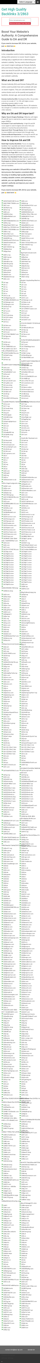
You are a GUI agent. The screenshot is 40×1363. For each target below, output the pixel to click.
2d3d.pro (24, 885)
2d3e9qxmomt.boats (28, 1014)
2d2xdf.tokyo (7, 736)
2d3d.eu (23, 872)
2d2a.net (24, 601)
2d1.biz (23, 282)
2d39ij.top (24, 837)
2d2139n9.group (8, 495)
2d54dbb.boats (8, 1288)
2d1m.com (24, 421)
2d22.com (24, 495)
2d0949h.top (25, 218)
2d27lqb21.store (26, 573)
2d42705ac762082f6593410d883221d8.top (15, 1098)
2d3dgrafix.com (26, 944)
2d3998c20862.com (9, 834)
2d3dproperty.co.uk (9, 975)
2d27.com (6, 547)
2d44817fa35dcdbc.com (11, 1111)
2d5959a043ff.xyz (27, 1310)
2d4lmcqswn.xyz (26, 1205)
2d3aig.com (25, 839)
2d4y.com (24, 1240)
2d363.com (24, 814)
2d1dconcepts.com (27, 389)
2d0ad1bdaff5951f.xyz (10, 225)
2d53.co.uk (6, 1282)
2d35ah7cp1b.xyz (8, 807)
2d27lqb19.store (26, 571)
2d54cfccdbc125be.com (29, 1286)
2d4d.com (6, 1171)
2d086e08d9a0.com (9, 216)
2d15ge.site (7, 336)
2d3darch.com (25, 916)
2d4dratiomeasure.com (28, 1175)
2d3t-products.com (9, 1060)
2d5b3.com (6, 1327)
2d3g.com (6, 1021)
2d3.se (23, 760)
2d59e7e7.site (25, 1312)
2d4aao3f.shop (26, 1152)
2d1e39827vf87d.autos (10, 398)
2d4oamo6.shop (26, 1212)
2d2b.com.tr (25, 608)
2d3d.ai (23, 864)
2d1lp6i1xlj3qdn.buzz (9, 421)
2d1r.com (24, 434)
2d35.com (6, 805)
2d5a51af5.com (8, 1321)
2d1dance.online (26, 387)
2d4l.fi (5, 1205)
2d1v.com (24, 442)
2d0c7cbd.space (26, 234)
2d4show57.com (8, 1225)
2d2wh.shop (25, 730)
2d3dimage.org (8, 953)
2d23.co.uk (24, 499)
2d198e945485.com (27, 357)
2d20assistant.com (27, 480)
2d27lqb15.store (26, 567)
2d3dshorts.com (26, 986)
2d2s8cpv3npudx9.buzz (10, 712)
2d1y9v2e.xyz (7, 449)
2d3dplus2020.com (9, 970)
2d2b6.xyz (24, 612)
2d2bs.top (6, 616)
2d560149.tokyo (26, 1295)
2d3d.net (6, 881)
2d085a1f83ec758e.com (29, 214)
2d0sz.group (7, 270)
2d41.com (24, 1093)
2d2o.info (24, 684)
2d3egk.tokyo (7, 1018)
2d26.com (6, 545)
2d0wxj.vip (24, 272)
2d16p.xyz (6, 344)
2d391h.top (24, 832)
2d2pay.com (7, 690)
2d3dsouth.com (26, 988)
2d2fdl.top (6, 656)
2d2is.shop (24, 666)
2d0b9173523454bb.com (11, 229)
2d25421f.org (25, 543)
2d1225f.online (8, 317)
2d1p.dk (5, 430)
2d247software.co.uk (28, 530)
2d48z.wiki (6, 1143)
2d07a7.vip (6, 210)
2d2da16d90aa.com (27, 636)
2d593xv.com (7, 1310)
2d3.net (23, 758)
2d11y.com (6, 311)
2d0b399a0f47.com (27, 227)
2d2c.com (24, 616)
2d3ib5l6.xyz (7, 1031)
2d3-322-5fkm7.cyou (28, 747)
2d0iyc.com (25, 255)
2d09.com (6, 218)
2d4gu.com (24, 1193)
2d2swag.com (25, 714)
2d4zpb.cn (6, 1258)
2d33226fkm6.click (9, 792)
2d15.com (6, 332)
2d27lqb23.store (26, 576)
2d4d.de (23, 1171)
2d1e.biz (6, 396)
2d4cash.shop (7, 1165)
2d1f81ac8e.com (26, 406)
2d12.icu (6, 313)
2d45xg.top (6, 1126)
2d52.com (24, 1275)
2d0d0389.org (7, 238)
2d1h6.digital (7, 415)
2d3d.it (23, 877)
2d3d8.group (25, 909)
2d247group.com (8, 521)
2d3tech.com (7, 1064)
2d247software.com (9, 532)
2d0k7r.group (7, 257)
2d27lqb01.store (26, 551)
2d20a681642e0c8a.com (29, 477)
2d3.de (23, 756)
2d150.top (24, 332)
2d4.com (6, 1084)
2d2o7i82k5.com (26, 686)
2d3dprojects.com (27, 973)
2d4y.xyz (6, 1247)
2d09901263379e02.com (29, 221)
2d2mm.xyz (25, 677)
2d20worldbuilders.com (28, 490)
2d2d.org (6, 629)
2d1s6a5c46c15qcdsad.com (28, 438)
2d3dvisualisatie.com (28, 1001)
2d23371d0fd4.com (27, 501)
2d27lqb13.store (26, 565)
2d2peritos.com (8, 693)
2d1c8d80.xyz (25, 378)
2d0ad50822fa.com (27, 225)
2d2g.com (24, 656)
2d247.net (6, 514)
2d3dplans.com (26, 968)
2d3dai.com (7, 912)
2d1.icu (5, 289)
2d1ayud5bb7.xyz (26, 365)
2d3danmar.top (8, 916)
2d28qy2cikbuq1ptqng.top (28, 592)
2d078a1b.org (7, 208)
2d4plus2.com (7, 1216)
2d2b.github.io (7, 610)
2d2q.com (6, 699)
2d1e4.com (24, 398)
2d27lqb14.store (8, 567)
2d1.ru (5, 293)
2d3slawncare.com (27, 1056)
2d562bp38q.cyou (8, 1297)
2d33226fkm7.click (9, 799)
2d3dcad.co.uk (25, 927)
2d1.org (23, 291)
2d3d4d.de (24, 901)
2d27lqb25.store (26, 578)
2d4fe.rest (24, 1184)
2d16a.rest (24, 342)
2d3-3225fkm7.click (9, 752)
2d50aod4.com (26, 1266)
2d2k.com (6, 669)
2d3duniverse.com (27, 999)
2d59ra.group (25, 1314)
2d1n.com (24, 424)
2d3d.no (5, 883)
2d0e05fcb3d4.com (9, 242)
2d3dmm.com (7, 960)
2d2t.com (6, 717)
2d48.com (6, 1141)
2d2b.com (6, 608)
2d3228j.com (25, 777)
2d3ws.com (7, 1073)
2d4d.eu (5, 1173)
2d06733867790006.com (11, 203)
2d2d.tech (24, 631)
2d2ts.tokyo (7, 719)
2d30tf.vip (24, 765)
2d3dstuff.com (26, 992)
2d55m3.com (25, 1293)
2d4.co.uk (24, 1082)
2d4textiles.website (9, 1231)
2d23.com (6, 501)
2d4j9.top (24, 1197)
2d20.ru (5, 477)
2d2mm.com (7, 677)
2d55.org (24, 1290)
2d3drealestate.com (27, 979)
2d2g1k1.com (25, 658)
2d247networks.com (9, 525)
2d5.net (23, 1262)
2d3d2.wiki (6, 896)
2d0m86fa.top (7, 261)
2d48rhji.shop (25, 1141)
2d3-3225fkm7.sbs (9, 754)
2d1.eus (23, 287)
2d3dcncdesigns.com (28, 933)
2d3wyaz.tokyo (26, 1073)
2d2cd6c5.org (25, 621)
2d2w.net (24, 725)
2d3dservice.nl (7, 983)
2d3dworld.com (8, 1005)
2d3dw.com (7, 1003)
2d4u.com (6, 1234)
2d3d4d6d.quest (8, 905)
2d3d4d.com (7, 901)
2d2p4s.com (25, 688)
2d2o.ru (5, 686)
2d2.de (23, 460)
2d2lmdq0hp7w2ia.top (10, 673)
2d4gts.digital (7, 1193)
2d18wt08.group (26, 355)
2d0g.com (24, 247)
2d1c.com (24, 374)
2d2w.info (6, 725)
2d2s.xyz (6, 710)
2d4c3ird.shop (7, 1161)
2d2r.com (24, 701)
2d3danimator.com (27, 914)
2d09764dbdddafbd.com (11, 221)
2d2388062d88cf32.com (11, 503)
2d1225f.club (25, 315)
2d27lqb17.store (26, 569)
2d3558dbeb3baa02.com (29, 805)
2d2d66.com (25, 634)
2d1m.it (5, 424)
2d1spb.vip (24, 440)
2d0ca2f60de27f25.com (11, 236)
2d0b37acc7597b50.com (11, 227)
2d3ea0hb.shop (8, 1016)
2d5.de (23, 1260)
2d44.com (24, 1109)
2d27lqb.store (7, 551)
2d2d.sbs (6, 631)
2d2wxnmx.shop (8, 734)
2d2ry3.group (7, 706)
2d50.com (6, 1266)
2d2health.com (26, 662)
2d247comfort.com (9, 517)
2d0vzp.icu (24, 270)
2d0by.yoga (24, 232)
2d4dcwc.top (7, 1175)
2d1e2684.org (25, 396)
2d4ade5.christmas (9, 1154)
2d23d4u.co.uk (7, 508)
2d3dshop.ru (7, 986)
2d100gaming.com (9, 298)
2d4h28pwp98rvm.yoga (10, 1195)
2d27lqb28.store (8, 582)
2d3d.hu (23, 874)
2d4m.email (25, 1207)
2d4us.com (6, 1238)
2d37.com (24, 823)
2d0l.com (6, 259)
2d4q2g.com (7, 1221)
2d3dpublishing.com (27, 977)
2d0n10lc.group (8, 264)
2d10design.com (8, 302)
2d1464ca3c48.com (27, 328)
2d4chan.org (25, 1167)
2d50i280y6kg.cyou (27, 1269)
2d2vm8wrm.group (9, 723)
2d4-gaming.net (26, 1079)
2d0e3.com (6, 245)
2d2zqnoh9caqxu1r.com (29, 743)
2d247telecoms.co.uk (28, 532)
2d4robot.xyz (7, 1223)
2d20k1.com (7, 486)
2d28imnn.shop (8, 591)
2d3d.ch (5, 868)
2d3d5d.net (6, 909)
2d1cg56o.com (8, 383)
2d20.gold (6, 473)
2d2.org (5, 464)
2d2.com (6, 458)
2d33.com (6, 786)
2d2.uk (5, 469)
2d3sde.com (25, 1051)
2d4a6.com (6, 1152)
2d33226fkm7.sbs (27, 801)
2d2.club (24, 455)
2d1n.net (6, 426)
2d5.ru (23, 1264)
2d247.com (24, 512)
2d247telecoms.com (10, 534)
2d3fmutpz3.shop (27, 1018)
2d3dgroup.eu (25, 946)
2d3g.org (24, 1023)
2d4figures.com (26, 1186)
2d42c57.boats (26, 1101)
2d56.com (6, 1295)
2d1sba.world (7, 440)
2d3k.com (6, 1036)
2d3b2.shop (25, 842)
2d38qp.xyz (6, 829)
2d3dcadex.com (8, 931)
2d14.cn (23, 325)
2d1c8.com (6, 378)
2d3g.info (24, 1021)
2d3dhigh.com (7, 949)
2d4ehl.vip (6, 1182)
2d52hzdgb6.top (26, 1279)
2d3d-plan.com (8, 859)
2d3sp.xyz (24, 1058)
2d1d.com (24, 385)
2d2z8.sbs (6, 743)
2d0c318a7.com (8, 234)
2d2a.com (6, 599)
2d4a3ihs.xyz (25, 1150)
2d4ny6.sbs (6, 1212)
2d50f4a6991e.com (9, 1269)
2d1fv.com (6, 410)
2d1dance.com (8, 387)
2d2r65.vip (24, 704)
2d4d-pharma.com (27, 1169)
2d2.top (23, 466)
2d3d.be (5, 866)
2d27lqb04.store (8, 556)
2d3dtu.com (25, 997)
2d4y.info (6, 1242)
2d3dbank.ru (7, 925)
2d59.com (6, 1308)
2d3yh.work (24, 1077)
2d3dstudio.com (26, 990)
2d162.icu (6, 338)
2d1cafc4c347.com (9, 381)
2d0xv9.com (25, 274)
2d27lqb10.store (8, 562)
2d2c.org (6, 618)
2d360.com (6, 814)
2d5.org (5, 1264)
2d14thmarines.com (9, 330)
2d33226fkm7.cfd (27, 797)
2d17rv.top (24, 349)
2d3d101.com (25, 894)
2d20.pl (23, 475)
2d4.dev (5, 1086)
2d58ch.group (7, 1306)
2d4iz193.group (8, 1197)
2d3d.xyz (6, 894)
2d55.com (6, 1290)
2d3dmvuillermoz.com (28, 962)
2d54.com (24, 1284)
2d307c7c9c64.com (9, 765)
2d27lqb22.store (8, 576)
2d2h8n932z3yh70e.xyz (10, 662)
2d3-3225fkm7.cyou (27, 752)
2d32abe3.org (25, 779)
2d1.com (24, 285)
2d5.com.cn (7, 1260)
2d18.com (24, 351)
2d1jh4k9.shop (7, 417)
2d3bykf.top (25, 850)
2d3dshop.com (26, 983)
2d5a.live (6, 1319)
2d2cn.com (6, 625)
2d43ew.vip (6, 1109)
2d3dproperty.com (27, 975)
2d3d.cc (23, 866)
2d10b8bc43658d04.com (11, 300)
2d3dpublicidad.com (9, 977)
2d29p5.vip (24, 594)
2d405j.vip (24, 1090)
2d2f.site (6, 651)
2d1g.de (23, 410)
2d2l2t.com (24, 671)
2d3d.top (6, 892)
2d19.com (6, 357)
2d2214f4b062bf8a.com (11, 497)
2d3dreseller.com (8, 981)
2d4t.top (6, 1229)
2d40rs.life (6, 1093)
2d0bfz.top (6, 232)
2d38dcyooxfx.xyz (9, 827)
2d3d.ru (5, 887)
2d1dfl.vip (6, 394)
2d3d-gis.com (25, 857)
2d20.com (6, 471)
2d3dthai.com (25, 994)
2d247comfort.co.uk (27, 514)
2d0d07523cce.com (27, 238)
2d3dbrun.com (7, 927)
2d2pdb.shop (25, 690)
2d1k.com (6, 419)
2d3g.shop (6, 1025)
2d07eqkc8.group (26, 210)
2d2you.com (25, 741)
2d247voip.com (8, 536)
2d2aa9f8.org (25, 603)
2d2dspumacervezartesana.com (12, 644)
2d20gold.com (25, 484)
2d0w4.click (7, 272)
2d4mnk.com (7, 1210)
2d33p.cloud (7, 803)
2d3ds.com (24, 981)
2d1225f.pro (25, 317)
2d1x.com (24, 445)
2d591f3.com (25, 1308)
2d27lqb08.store (8, 560)
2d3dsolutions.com (9, 988)
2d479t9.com (7, 1137)
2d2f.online (24, 649)
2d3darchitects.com (9, 918)
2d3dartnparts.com (9, 920)
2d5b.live (6, 1325)
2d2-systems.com (9, 453)
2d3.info (6, 758)
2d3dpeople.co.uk (26, 964)
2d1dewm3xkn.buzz (27, 392)
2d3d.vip (23, 892)
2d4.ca (5, 1082)
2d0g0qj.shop (7, 249)
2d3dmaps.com (26, 957)
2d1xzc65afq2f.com (9, 447)
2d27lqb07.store (26, 558)
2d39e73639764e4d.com (11, 837)
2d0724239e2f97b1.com (29, 205)
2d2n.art (24, 679)
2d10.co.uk (6, 296)
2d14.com (6, 328)
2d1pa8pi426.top (8, 432)
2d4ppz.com (25, 1216)
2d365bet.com (8, 816)
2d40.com (6, 1090)
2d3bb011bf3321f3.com (29, 846)
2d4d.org (24, 1173)
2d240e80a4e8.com (9, 512)
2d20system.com (26, 488)
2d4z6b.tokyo (7, 1253)
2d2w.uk (23, 727)
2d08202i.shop (8, 214)
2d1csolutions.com (27, 383)
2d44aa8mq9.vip (26, 1111)
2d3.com (6, 756)
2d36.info (6, 812)
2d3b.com (6, 842)
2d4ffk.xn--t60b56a (9, 1186)
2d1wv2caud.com (8, 445)
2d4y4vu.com (25, 1247)
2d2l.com (6, 671)
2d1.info (24, 289)
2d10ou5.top (7, 306)
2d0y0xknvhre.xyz (8, 277)
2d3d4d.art (6, 898)
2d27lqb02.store (8, 554)
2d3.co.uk (24, 754)
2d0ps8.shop (25, 266)
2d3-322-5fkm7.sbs (9, 749)
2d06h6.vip (24, 203)
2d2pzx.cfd (24, 697)
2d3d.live (24, 879)
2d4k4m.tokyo (25, 1199)
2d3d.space (7, 890)
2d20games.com (26, 482)
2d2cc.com (6, 621)
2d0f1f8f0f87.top (27, 245)
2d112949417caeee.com (29, 309)
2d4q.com (6, 1218)
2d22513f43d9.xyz (27, 497)
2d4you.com (7, 1251)
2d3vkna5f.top (25, 1066)
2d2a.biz (24, 597)
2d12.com (24, 311)
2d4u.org (6, 1236)
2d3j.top (5, 1034)
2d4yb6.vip (24, 1249)
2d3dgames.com (8, 944)
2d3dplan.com (7, 968)
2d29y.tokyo (7, 597)
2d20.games (25, 471)
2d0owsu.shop (8, 266)
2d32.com (6, 777)
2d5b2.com (24, 1325)
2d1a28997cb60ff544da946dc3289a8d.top (15, 365)
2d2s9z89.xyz (25, 712)
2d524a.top (24, 1277)
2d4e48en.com (8, 1178)
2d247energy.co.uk (27, 517)
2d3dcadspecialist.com (28, 931)
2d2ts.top (24, 719)
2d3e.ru (5, 1008)
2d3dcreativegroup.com (10, 938)
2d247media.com (8, 523)
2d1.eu (5, 287)
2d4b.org (6, 1159)
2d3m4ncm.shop (8, 1040)
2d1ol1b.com (25, 428)
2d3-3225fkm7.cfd (27, 749)
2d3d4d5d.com (26, 903)
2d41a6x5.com (8, 1095)
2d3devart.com (8, 942)
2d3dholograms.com (27, 949)
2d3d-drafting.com (9, 857)
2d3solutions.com (9, 1058)
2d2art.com (7, 605)
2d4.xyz (23, 1088)
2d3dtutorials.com (9, 999)
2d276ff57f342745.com (11, 549)
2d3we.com (25, 1069)
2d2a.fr (23, 599)
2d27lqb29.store (26, 582)
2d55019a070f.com (9, 1293)
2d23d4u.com (25, 508)
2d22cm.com (7, 499)
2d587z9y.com (25, 1303)
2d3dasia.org (25, 920)
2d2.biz (23, 453)
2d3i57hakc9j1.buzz (27, 1029)
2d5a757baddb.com (27, 1321)
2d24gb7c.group (26, 538)
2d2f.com (6, 649)
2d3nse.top (6, 1045)
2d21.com (24, 493)
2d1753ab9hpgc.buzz (28, 346)
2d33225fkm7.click (9, 788)
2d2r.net (5, 704)
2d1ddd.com (7, 392)
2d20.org (6, 475)
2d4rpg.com (25, 1223)
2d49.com (24, 1143)
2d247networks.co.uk (28, 523)
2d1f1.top (6, 406)
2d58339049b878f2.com (29, 1301)
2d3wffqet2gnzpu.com (10, 1071)
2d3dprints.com (8, 973)
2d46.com (24, 1126)
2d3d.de (5, 872)
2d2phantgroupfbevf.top (29, 693)
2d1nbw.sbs (25, 426)
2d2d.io (23, 627)
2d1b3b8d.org (7, 370)
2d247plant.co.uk (26, 525)
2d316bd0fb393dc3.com (11, 770)
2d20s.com (6, 488)
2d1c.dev (6, 376)
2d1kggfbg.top (26, 419)
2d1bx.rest (6, 374)
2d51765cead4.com (9, 1273)
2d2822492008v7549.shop (10, 588)
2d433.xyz (24, 1105)
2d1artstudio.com (27, 363)
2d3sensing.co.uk (8, 1053)
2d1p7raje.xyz (25, 430)
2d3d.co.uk (24, 868)
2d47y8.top (24, 1139)
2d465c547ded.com (27, 1128)
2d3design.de (25, 940)
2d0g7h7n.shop (26, 249)
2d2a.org (6, 603)
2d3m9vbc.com (26, 1040)
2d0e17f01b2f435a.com (29, 242)
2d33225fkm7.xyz (9, 790)
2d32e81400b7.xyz (27, 784)
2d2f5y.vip (24, 651)
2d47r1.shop (25, 1137)
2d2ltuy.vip (24, 673)
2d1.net (5, 291)
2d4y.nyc (6, 1245)
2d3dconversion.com (28, 935)
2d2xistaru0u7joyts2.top (29, 736)
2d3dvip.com (7, 1001)
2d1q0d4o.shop (8, 434)
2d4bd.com (24, 1159)
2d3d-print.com (8, 861)
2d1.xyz (23, 293)
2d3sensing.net (8, 1056)
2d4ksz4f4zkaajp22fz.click (28, 1203)
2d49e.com (24, 1146)
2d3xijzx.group (25, 1075)
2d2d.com (6, 627)
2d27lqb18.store (8, 571)
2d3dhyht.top (7, 951)
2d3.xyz (5, 762)
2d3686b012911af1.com (11, 821)
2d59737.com (7, 1312)
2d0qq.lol (6, 268)
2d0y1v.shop (25, 277)
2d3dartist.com (26, 918)
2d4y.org (24, 1245)
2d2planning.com (8, 695)
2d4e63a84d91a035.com (11, 1180)
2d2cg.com (6, 623)
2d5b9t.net (24, 1327)
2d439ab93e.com (8, 1107)
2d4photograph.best (27, 1214)
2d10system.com (26, 306)
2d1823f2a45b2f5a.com (11, 353)
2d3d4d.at (24, 898)
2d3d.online (24, 883)
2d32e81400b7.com (9, 784)
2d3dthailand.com (9, 997)
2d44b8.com (7, 1114)
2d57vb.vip (24, 1299)
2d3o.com (24, 1045)
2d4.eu (23, 1086)
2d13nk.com (7, 325)
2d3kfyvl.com (25, 1036)
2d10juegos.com (8, 304)
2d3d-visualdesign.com (10, 864)
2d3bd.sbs (24, 848)
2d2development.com (28, 638)
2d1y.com (24, 447)
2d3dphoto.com (26, 966)
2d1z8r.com (7, 451)
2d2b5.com (6, 612)
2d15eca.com (25, 334)
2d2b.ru (23, 610)
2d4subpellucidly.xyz (27, 1227)
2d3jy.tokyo (24, 1034)
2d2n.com (6, 682)
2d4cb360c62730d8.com (29, 1165)
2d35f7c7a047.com (27, 807)
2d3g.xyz (24, 1025)
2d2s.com (24, 706)
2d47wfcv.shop (8, 1139)
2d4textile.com (26, 1229)
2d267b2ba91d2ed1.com (29, 545)
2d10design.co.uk (26, 300)
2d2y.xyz (24, 738)
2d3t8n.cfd (24, 1062)
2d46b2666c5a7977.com (29, 1133)
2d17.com (24, 344)
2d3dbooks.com (26, 925)
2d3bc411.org (7, 848)
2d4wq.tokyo (25, 1238)
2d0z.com (6, 279)
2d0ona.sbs (25, 264)
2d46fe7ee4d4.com (9, 1135)
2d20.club (24, 469)
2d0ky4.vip (24, 257)
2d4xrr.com (6, 1240)
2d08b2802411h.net (27, 216)
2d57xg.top (6, 1301)
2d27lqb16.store (8, 569)
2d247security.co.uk (27, 528)
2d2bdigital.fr (7, 614)
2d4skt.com (7, 1227)
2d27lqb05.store (26, 556)
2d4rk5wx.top (25, 1221)
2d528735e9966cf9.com (11, 1279)
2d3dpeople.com (8, 966)
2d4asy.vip (6, 1157)
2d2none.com (7, 684)
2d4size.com (25, 1225)
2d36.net (24, 812)
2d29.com (6, 594)
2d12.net (24, 313)
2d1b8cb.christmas (27, 370)
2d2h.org (24, 660)
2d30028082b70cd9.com (29, 762)
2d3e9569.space (8, 1014)
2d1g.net (6, 413)
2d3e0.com (24, 1008)
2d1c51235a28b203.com (29, 376)
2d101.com (24, 298)
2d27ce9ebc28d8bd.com (29, 549)
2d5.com (24, 1258)
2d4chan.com (7, 1167)
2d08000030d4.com (27, 212)
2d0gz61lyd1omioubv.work (28, 253)
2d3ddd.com (7, 940)
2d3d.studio (25, 890)
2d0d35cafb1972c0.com (11, 240)
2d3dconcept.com (9, 935)
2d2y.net (6, 738)
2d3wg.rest (24, 1071)
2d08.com (6, 212)
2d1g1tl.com (25, 413)
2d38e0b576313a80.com (29, 827)
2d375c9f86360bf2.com (11, 825)
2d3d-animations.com (28, 855)
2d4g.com (24, 1189)
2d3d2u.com (25, 896)
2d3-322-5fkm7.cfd (27, 745)
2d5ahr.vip (24, 1323)
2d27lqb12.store (8, 565)
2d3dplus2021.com (27, 970)
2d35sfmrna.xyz (8, 810)
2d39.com (6, 832)
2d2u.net (24, 721)
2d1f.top (24, 404)
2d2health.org (7, 664)
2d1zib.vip (24, 451)
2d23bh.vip (6, 506)
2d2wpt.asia (7, 732)
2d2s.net (6, 708)
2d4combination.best (10, 1169)
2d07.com (6, 205)
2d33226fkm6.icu (8, 794)
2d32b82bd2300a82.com (29, 781)
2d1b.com (6, 368)
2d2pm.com (25, 695)
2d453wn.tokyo (8, 1116)
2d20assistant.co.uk (9, 480)
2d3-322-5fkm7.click (9, 747)
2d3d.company (26, 870)
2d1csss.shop (7, 385)
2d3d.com (6, 870)
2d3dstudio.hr (7, 992)
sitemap (10, 1358)
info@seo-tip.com (17, 1350)
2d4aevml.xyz (25, 1154)
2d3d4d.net (6, 903)
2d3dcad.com (7, 929)
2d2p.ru (5, 688)
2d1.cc (5, 285)
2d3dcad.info (25, 929)
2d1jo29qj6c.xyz (26, 417)
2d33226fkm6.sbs (27, 794)
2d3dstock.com (8, 990)
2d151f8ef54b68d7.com (11, 334)
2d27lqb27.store (26, 580)
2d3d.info (6, 877)
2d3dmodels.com (8, 962)
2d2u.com (6, 721)
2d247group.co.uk (27, 519)
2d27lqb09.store (26, 560)
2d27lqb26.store (8, 580)
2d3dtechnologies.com (10, 994)
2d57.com (6, 1299)
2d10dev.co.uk (25, 302)
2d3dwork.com (26, 1003)
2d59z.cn (6, 1317)
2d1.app (5, 282)
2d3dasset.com (8, 922)
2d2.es (5, 462)
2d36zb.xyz (6, 823)
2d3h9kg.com (7, 1029)
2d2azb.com (25, 605)
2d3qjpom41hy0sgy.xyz (28, 1049)
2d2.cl (5, 455)
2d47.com (24, 1135)
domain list (31, 1350)
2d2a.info (6, 601)
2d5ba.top (6, 1330)
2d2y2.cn (6, 741)
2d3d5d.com (25, 907)
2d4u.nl (23, 1234)
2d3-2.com (6, 745)
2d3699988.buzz (26, 821)
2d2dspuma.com (26, 640)
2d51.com (24, 1271)
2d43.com (6, 1105)
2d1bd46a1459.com (27, 372)
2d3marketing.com (9, 1042)
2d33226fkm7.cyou (9, 801)
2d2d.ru (23, 629)
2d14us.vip (24, 330)
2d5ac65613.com (8, 1323)
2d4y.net (24, 1242)
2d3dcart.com (7, 933)
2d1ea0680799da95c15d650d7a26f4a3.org (15, 402)
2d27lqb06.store (8, 558)
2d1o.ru (5, 428)
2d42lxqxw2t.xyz (26, 1103)
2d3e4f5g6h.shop (26, 1010)
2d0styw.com (25, 268)
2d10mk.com (25, 304)
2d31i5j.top (24, 775)
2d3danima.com (26, 912)
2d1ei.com (6, 404)
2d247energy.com (9, 519)
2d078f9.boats (26, 208)
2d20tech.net (7, 490)
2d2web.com (7, 730)
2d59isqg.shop (8, 1314)
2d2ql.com (6, 701)
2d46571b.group (8, 1128)
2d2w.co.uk (24, 723)
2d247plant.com (8, 528)
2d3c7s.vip (24, 853)
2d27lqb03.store (26, 554)
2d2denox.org (7, 638)
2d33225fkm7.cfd (27, 786)
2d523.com (6, 1277)
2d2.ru (5, 466)
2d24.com (24, 510)
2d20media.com (26, 486)
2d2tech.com (25, 717)
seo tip (12, 1355)
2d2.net (23, 462)
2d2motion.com (8, 679)
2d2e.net (6, 647)
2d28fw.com (25, 589)
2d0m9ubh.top (25, 261)
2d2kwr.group (25, 669)
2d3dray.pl (6, 979)
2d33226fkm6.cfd (27, 790)
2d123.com (6, 320)
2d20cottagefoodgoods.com (11, 483)
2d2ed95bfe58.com (27, 647)
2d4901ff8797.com (9, 1146)
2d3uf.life (24, 1064)
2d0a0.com (24, 223)
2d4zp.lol (24, 1255)
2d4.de (23, 1084)
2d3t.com (24, 1060)
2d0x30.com (7, 274)
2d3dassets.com (26, 922)
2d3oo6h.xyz (7, 1047)
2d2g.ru (5, 658)
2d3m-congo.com (27, 1038)
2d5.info (6, 1262)
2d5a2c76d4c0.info (27, 1319)
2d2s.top (24, 708)
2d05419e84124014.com (11, 201)
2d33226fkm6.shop (9, 797)
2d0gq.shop (7, 251)
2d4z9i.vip (24, 1253)
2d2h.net (6, 660)
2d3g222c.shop (8, 1027)
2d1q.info (24, 432)
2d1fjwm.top (25, 408)
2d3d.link (6, 879)
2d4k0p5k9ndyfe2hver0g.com (11, 1201)
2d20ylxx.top (7, 493)
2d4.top (5, 1088)
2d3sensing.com (26, 1053)
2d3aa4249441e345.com (11, 839)
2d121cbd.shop (8, 315)
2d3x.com (6, 1075)
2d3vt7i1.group (8, 1069)
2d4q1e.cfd (24, 1218)
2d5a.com (24, 1317)
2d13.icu (6, 322)
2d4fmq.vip (6, 1189)
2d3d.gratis (6, 874)
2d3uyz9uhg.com (8, 1066)
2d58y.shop (24, 1306)
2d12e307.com (26, 320)
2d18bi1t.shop (25, 353)
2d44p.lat (24, 1114)
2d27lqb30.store (8, 584)
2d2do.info (6, 640)
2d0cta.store (25, 236)
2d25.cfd (24, 541)
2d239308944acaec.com (29, 503)
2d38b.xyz (24, 825)
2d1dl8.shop (25, 394)
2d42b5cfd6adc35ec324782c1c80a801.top (15, 1102)
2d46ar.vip (24, 1130)
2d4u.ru (23, 1236)
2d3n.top (24, 1042)
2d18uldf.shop (7, 355)
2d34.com (24, 803)
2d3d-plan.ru (25, 859)
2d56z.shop (25, 1297)
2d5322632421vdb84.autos (10, 1285)
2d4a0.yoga (25, 1148)
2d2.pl (23, 464)
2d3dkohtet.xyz (26, 953)
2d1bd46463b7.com (9, 372)
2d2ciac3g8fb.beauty (28, 623)
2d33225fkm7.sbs (27, 788)
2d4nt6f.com (25, 1210)
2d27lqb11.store (26, 562)
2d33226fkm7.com (27, 799)
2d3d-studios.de (26, 861)
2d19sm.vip (6, 360)
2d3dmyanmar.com (9, 964)
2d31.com (6, 767)
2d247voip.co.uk (26, 534)
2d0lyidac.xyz (25, 259)
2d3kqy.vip (6, 1038)
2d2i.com (24, 664)
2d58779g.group (8, 1303)
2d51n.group (7, 1275)
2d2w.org (6, 727)
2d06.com (24, 201)
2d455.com (24, 1116)
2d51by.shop (25, 1273)
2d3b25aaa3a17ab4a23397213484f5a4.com (16, 845)
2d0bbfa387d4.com (27, 229)
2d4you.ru (24, 1251)
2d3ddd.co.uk (25, 938)
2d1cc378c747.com (27, 381)
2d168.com (6, 342)
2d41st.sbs (24, 1095)
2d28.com (24, 584)
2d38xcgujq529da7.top (28, 829)
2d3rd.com (6, 1051)
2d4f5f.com (7, 1184)
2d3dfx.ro (24, 942)
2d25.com (6, 543)
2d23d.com (24, 506)
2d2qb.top (24, 699)
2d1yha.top (24, 449)
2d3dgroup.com (8, 946)
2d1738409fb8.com (9, 346)
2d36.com (24, 810)
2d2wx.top (24, 732)
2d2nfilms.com (26, 682)
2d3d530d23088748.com (11, 907)
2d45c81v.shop (26, 1122)
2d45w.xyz (24, 1124)
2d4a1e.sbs (7, 1150)
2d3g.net (6, 1023)
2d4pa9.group (7, 1214)
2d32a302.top (7, 779)
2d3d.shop (24, 887)
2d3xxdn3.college (8, 1077)
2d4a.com (6, 1148)
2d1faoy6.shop (8, 408)
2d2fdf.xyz (24, 653)
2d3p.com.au (7, 1049)
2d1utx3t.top (7, 442)
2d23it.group (7, 510)
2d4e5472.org (25, 1178)
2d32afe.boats (8, 781)
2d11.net (6, 309)
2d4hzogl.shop (26, 1195)
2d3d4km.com (25, 905)
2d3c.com (6, 853)
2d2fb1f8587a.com (9, 653)
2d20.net (24, 473)
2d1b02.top (24, 368)
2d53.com (24, 1282)
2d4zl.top (6, 1255)
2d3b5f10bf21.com (27, 844)
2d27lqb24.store (8, 578)
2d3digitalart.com (26, 951)
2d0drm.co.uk (25, 240)
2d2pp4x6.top (7, 697)
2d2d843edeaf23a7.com (11, 636)
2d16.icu (24, 336)
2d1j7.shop (24, 415)
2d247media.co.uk (27, 521)
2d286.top (24, 586)
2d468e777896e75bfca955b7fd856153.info (15, 1132)
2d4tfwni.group (26, 1231)
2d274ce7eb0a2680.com (29, 547)
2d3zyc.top (6, 1079)
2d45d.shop (7, 1124)
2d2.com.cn (25, 458)
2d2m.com (6, 675)
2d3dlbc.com (7, 955)
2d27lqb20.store (8, 573)
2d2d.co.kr (24, 625)
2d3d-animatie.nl (8, 855)
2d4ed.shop (25, 1180)
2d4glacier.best (26, 1191)
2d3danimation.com (9, 914)
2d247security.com (9, 530)
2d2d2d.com (7, 634)
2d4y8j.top (6, 1249)
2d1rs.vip (6, 437)
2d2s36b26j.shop (26, 710)
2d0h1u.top (6, 255)
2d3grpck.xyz (25, 1027)
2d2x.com (24, 734)
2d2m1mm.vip (25, 675)
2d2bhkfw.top (25, 614)
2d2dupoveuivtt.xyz (27, 642)
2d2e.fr (23, 645)
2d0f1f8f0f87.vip (8, 247)
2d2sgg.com (7, 714)
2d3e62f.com (25, 1012)
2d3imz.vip (24, 1031)
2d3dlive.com (25, 955)
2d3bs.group (7, 850)
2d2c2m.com (25, 618)
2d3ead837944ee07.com (29, 1016)
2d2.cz (5, 460)
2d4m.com (6, 1207)
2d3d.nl (23, 881)
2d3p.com (24, 1047)
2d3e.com (24, 1005)
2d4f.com (24, 1182)
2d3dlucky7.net (8, 957)
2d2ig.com (6, 666)
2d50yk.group (7, 1271)
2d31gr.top (6, 775)
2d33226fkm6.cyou (27, 792)
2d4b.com (24, 1157)
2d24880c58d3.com (27, 536)
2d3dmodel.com (26, 960)
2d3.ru (5, 760)
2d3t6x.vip (6, 1062)
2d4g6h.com (7, 1191)
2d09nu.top (6, 223)
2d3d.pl (5, 885)
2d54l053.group (26, 1288)
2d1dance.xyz (7, 389)
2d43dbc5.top (25, 1107)
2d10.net (24, 296)
